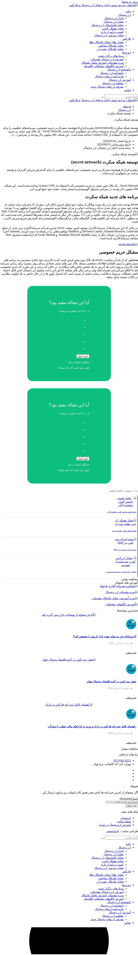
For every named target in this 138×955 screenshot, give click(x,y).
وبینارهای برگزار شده (111, 55)
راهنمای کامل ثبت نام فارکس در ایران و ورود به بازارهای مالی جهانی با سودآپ (92, 726)
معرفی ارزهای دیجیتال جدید (107, 86)
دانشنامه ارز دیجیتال (119, 69)
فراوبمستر (112, 831)
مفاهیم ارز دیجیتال (113, 83)
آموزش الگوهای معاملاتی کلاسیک (104, 66)
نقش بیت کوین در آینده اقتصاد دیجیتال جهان (111, 681)
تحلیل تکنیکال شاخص (111, 45)
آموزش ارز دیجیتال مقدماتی (107, 59)
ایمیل (129, 798)
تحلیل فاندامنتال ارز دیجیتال (107, 25)
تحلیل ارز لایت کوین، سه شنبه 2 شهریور (121, 572)
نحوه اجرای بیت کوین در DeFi (125, 550)
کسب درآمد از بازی (112, 31)
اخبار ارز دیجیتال (114, 18)
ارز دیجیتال (124, 14)
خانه (128, 11)
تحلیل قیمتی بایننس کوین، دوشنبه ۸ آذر (122, 512)
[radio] (65, 319)
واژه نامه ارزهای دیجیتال (109, 76)
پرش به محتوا (130, 1)
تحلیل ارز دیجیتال (114, 21)
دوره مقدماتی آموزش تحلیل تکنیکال (102, 62)
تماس (127, 90)
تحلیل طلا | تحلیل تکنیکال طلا (106, 42)
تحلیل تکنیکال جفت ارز (110, 49)
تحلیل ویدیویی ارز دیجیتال (109, 35)
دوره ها (126, 52)
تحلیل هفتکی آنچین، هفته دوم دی (124, 531)
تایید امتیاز (83, 356)
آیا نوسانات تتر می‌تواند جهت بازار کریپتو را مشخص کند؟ (104, 636)
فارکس (126, 38)
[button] (129, 579)
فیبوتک (127, 106)
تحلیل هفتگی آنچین (113, 28)
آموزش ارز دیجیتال (119, 79)
